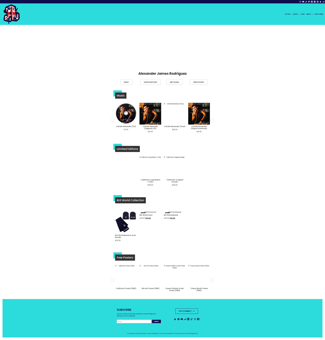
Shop (303, 14)
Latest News (318, 14)
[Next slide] (212, 120)
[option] (126, 118)
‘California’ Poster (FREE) (126, 288)
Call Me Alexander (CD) (126, 126)
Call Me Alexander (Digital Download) (199, 127)
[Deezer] (323, 2)
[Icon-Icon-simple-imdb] (315, 2)
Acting (287, 14)
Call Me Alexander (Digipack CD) (150, 127)
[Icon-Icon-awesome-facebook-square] (312, 2)
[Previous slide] (113, 120)
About (308, 14)
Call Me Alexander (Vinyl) (174, 126)
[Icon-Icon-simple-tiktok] (306, 2)
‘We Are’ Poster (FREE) (150, 288)
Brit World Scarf (145, 215)
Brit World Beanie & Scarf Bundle (125, 236)
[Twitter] (309, 2)
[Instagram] (300, 2)
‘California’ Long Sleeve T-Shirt (150, 181)
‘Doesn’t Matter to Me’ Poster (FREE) (174, 289)
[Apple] (320, 2)
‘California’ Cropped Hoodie (174, 181)
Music (295, 14)
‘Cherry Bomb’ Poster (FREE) (199, 289)
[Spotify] (317, 2)
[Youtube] (303, 2)
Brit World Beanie (171, 215)
